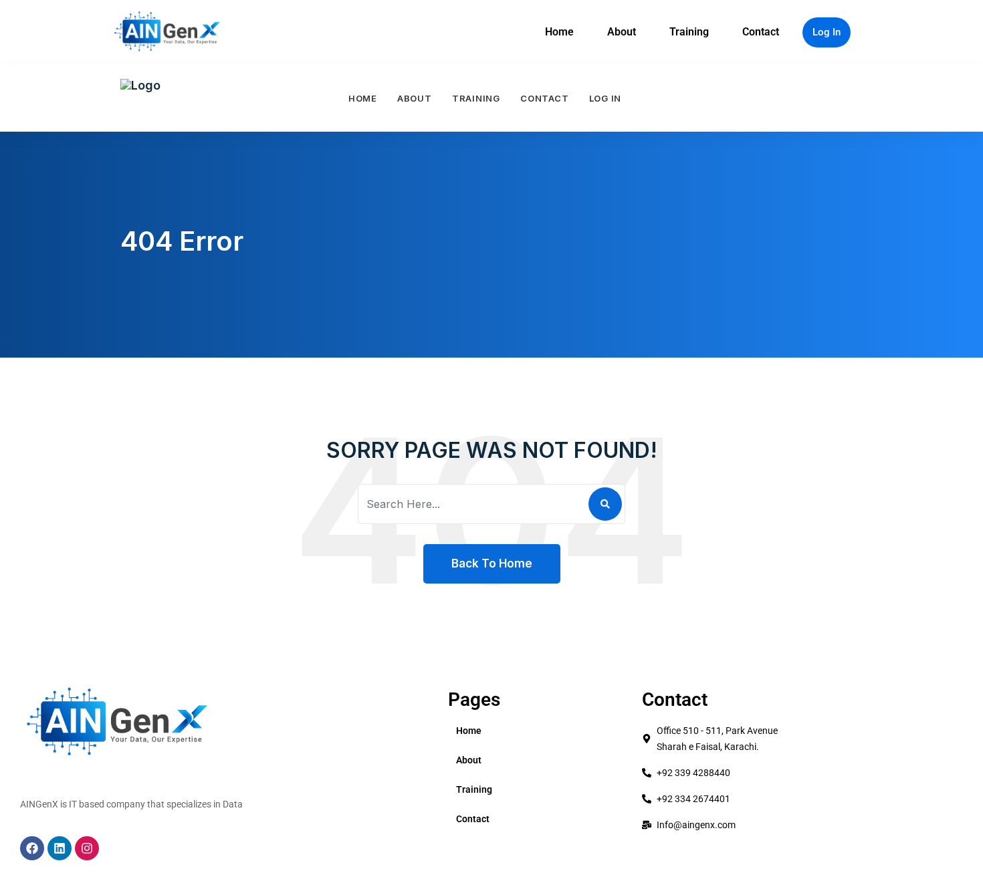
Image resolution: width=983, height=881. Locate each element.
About (621, 31)
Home (559, 31)
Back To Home (491, 563)
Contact (760, 31)
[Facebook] (32, 848)
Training (689, 31)
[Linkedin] (59, 848)
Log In (826, 32)
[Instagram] (87, 848)
